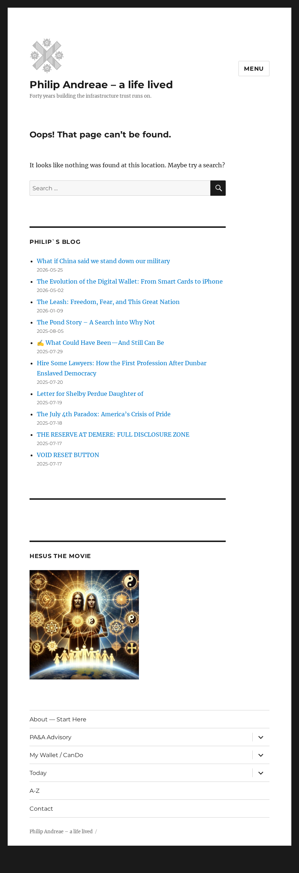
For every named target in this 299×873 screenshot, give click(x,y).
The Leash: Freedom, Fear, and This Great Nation (108, 301)
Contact (41, 808)
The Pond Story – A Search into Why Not (96, 322)
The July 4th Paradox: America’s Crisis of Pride (104, 414)
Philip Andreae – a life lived (101, 84)
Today (38, 772)
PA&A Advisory (50, 737)
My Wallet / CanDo (56, 755)
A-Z (34, 790)
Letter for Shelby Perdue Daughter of (90, 393)
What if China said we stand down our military (103, 261)
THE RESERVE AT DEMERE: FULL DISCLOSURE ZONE (113, 434)
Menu (254, 68)
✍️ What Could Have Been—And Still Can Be (100, 342)
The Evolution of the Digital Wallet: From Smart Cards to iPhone (130, 281)
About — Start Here (58, 719)
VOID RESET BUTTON (68, 455)
